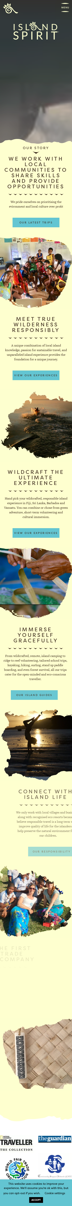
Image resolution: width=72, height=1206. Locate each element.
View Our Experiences (36, 375)
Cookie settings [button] (55, 1193)
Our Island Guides (34, 695)
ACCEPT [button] (36, 1200)
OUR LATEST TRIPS (36, 222)
